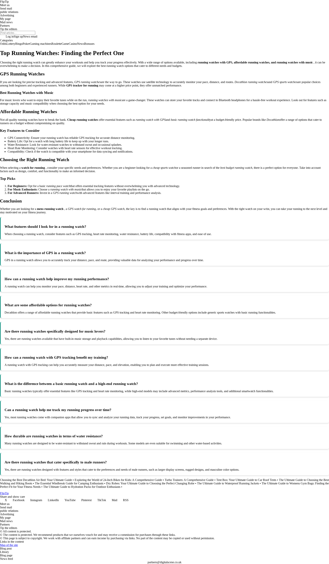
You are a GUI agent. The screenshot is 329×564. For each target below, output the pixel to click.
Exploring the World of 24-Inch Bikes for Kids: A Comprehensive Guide (118, 480)
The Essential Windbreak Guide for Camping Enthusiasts (69, 483)
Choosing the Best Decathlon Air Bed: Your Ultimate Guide (36, 480)
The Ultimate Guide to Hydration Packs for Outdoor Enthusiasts (81, 486)
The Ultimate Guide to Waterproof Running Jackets (228, 483)
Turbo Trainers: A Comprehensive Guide (189, 480)
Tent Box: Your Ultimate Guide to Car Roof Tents (246, 480)
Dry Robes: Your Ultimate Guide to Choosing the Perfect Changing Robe (150, 483)
